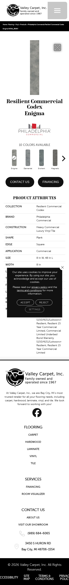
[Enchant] (41, 158)
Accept (25, 302)
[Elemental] (28, 158)
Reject (44, 302)
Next (63, 156)
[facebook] (37, 412)
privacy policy (39, 287)
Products (23, 24)
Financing (51, 181)
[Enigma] (14, 158)
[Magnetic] (55, 158)
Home (5, 24)
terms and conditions (29, 290)
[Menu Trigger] (57, 10)
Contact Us (19, 181)
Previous (5, 156)
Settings (34, 309)
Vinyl (17, 24)
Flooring (11, 24)
